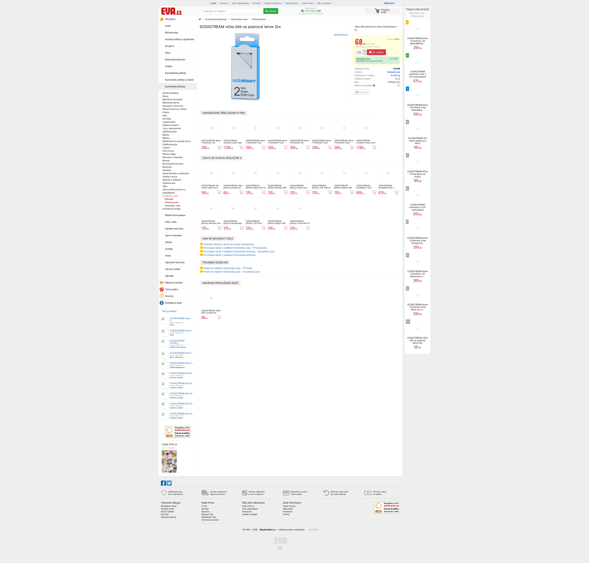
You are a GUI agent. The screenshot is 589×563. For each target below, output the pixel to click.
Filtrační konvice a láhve (174, 109)
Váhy (164, 186)
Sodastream (393, 72)
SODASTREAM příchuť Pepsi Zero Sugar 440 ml (299, 187)
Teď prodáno (291, 3)
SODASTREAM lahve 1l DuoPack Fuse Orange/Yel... (417, 240)
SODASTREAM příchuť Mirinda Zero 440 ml (211, 223)
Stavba (168, 242)
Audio (168, 25)
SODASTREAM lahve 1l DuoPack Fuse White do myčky (344, 142)
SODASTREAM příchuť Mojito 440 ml (276, 223)
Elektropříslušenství (175, 59)
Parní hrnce (168, 151)
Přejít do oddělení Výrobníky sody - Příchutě (228, 268)
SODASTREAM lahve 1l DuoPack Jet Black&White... (417, 41)
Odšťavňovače (169, 144)
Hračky (168, 66)
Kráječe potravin (170, 125)
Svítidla (168, 248)
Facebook (287, 512)
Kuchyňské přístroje (175, 86)
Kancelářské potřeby (175, 73)
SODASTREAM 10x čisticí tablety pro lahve (210, 187)
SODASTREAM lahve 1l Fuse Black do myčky (417, 174)
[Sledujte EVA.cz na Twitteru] (169, 483)
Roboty (166, 160)
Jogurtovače (168, 122)
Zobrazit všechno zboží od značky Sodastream (229, 244)
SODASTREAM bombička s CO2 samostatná (364, 187)
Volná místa (307, 3)
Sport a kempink (173, 235)
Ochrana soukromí (210, 520)
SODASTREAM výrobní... (177, 341)
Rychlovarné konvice (172, 163)
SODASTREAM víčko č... (180, 319)
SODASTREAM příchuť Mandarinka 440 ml (232, 223)
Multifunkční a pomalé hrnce (176, 141)
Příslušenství (172, 202)
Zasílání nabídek (249, 514)
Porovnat (363, 92)
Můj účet (388, 3)
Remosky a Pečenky (172, 157)
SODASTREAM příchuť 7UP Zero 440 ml (254, 223)
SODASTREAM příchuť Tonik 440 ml (299, 222)
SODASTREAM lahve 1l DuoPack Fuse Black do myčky (321, 142)
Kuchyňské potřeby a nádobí (179, 79)
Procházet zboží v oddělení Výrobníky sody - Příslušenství (235, 247)
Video (168, 255)
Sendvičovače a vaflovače (175, 173)
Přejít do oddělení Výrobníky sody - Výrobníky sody (232, 271)
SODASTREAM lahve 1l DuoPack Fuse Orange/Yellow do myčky (277, 143)
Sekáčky (166, 170)
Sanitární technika (174, 228)
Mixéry (165, 134)
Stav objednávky (240, 3)
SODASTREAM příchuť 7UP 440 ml (321, 186)
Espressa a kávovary (172, 105)
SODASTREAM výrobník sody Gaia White (232, 142)
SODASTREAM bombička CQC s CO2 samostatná (386, 187)
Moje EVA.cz (248, 506)
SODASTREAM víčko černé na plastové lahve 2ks (233, 187)
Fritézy (165, 112)
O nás (204, 506)
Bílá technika (171, 32)
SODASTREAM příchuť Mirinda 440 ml (277, 187)
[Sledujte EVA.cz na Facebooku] (163, 483)
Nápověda (288, 509)
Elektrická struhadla (172, 99)
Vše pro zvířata (172, 269)
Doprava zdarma (272, 3)
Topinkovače (168, 183)
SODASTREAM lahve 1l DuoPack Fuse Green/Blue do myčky (255, 143)
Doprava (393, 39)
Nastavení (247, 512)
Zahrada (169, 275)
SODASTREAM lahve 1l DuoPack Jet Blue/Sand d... (417, 274)
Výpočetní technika (174, 262)
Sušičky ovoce (169, 176)
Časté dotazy (289, 506)
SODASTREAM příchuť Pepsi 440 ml (255, 186)
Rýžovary (167, 167)
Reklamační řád (209, 517)
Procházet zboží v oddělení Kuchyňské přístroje (230, 255)
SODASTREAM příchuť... (182, 373)
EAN (377, 82)
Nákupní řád (207, 514)
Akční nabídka (167, 512)
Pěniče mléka (169, 154)
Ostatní (166, 147)
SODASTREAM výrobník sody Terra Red (365, 142)
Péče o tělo (171, 221)
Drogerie (169, 46)
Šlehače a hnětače (171, 179)
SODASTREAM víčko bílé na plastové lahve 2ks (211, 312)
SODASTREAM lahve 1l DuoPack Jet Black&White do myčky (211, 143)
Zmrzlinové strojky (171, 208)
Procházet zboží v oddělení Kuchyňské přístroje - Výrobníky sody (239, 251)
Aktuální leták (167, 509)
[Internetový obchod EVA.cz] (179, 11)
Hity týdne (170, 19)
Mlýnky (166, 138)
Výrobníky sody (170, 196)
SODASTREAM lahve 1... (182, 330)
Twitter (286, 514)
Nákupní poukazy (174, 282)
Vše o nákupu (324, 3)
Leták (213, 3)
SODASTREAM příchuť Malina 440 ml (343, 187)
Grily (164, 115)
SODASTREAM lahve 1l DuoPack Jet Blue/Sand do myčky (299, 142)
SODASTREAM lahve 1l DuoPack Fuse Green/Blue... (417, 107)
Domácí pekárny (170, 93)
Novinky (224, 3)
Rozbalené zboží (173, 302)
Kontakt (257, 3)
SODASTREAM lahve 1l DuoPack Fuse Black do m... (417, 307)
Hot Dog (166, 118)
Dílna (167, 52)
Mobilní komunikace (175, 215)
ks (359, 52)
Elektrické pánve (170, 102)
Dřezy (165, 96)
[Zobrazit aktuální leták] (169, 461)
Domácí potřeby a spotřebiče (179, 39)
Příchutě (169, 199)
